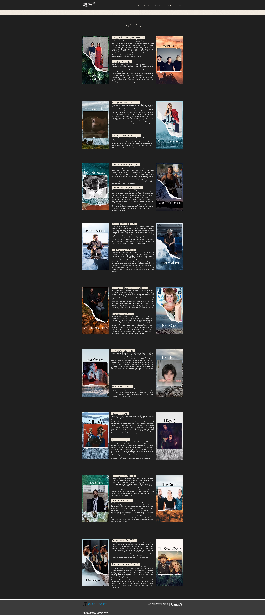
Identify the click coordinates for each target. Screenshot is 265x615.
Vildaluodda (139, 425)
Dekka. (180, 613)
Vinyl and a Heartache (119, 544)
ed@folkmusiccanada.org (95, 613)
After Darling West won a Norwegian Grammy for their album (132, 543)
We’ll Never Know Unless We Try (135, 550)
